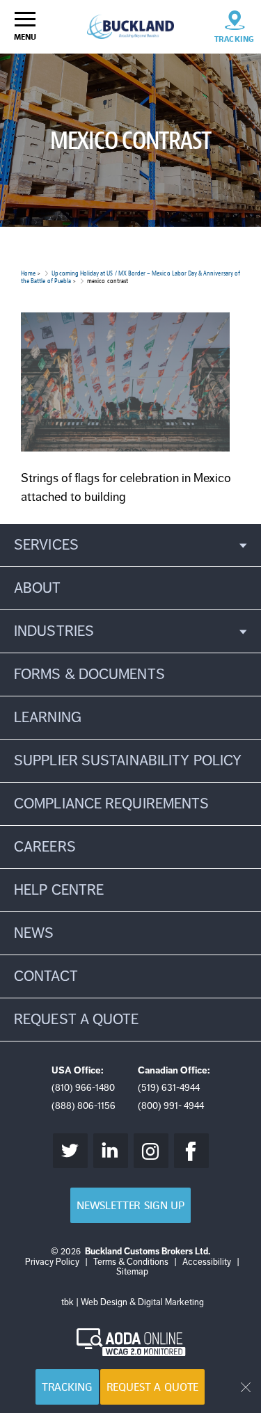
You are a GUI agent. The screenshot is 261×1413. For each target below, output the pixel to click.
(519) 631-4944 (169, 1088)
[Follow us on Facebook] (191, 1150)
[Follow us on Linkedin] (110, 1150)
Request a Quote (152, 1387)
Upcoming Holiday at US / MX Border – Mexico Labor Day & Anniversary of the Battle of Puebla (130, 277)
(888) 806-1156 (84, 1106)
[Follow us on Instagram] (151, 1150)
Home (28, 273)
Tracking (67, 1387)
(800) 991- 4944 (171, 1106)
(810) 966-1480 (83, 1088)
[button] (130, 545)
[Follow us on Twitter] (70, 1150)
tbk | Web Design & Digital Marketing (132, 1302)
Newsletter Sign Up (130, 1205)
